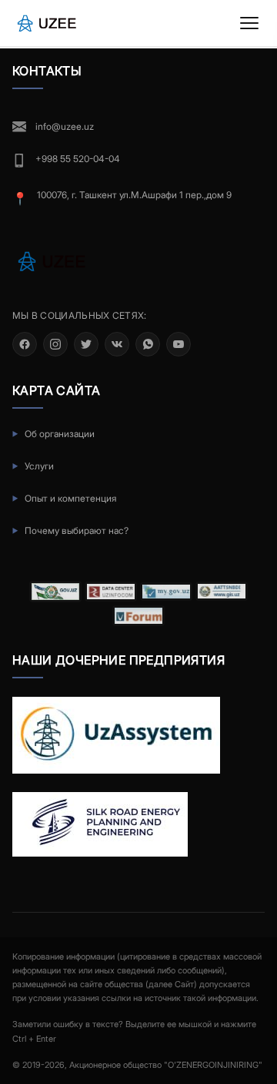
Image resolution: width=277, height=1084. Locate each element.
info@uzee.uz (64, 126)
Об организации (60, 433)
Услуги (39, 466)
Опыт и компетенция (70, 498)
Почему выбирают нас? (76, 530)
